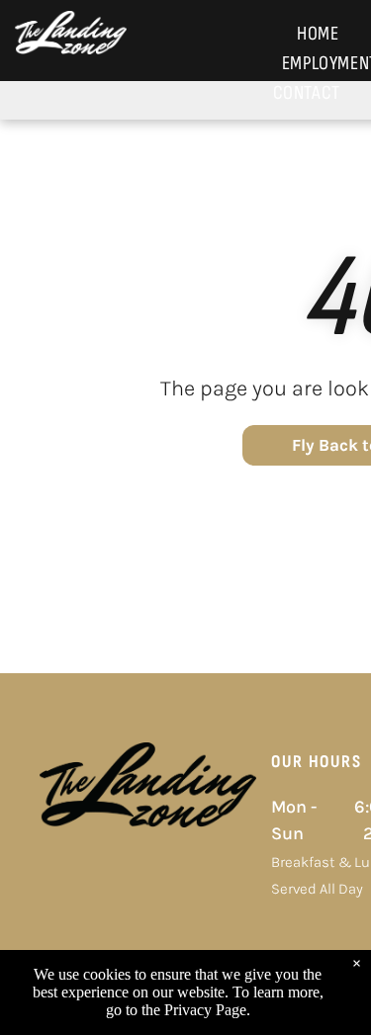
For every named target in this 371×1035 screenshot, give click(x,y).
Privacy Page (205, 1009)
